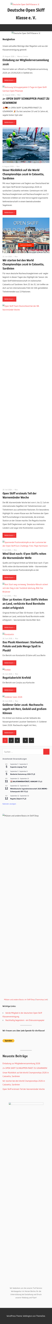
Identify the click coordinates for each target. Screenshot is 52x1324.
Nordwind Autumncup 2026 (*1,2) (22, 774)
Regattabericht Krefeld (17, 677)
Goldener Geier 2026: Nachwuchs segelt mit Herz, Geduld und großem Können (24, 709)
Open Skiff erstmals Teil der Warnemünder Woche (24, 1089)
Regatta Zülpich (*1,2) (18, 799)
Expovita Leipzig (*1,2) (18, 767)
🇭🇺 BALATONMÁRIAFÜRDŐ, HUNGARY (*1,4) (26, 781)
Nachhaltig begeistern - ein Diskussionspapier (24, 1020)
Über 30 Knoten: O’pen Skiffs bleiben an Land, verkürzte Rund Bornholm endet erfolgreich (25, 604)
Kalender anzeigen (9, 804)
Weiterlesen (8, 80)
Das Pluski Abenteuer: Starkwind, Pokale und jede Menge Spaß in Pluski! (23, 646)
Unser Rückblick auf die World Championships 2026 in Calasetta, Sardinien (23, 174)
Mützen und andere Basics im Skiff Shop (19, 999)
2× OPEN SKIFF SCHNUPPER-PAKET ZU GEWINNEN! (25, 1068)
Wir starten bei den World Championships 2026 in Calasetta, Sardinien (23, 264)
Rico (18, 95)
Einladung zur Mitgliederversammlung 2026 (21, 1063)
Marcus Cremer (22, 56)
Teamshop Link (41, 999)
